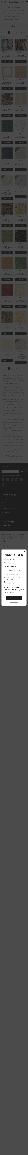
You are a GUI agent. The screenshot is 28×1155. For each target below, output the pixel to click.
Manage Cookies (14, 602)
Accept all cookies (14, 598)
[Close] (24, 552)
